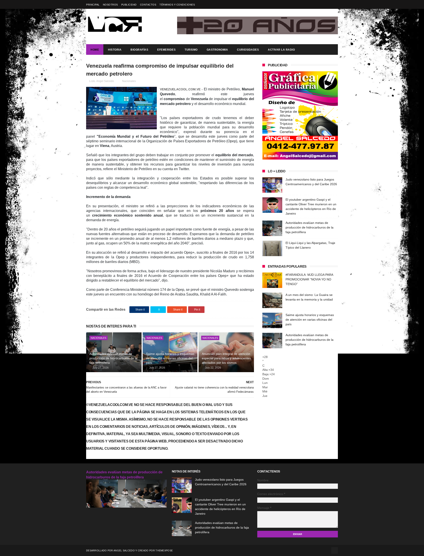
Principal (93, 4)
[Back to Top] (334, 550)
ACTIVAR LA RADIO (281, 49)
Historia (114, 49)
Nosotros (110, 4)
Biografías (139, 49)
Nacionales (129, 81)
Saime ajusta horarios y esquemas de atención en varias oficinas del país (170, 358)
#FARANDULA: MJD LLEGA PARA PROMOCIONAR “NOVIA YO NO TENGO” (309, 279)
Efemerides (166, 49)
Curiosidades (248, 49)
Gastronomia (217, 49)
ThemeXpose (164, 550)
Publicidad (129, 4)
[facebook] (335, 4)
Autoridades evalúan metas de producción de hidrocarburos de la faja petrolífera (113, 358)
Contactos (148, 4)
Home (95, 49)
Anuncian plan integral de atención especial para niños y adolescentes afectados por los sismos (226, 358)
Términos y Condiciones (177, 4)
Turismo (191, 49)
